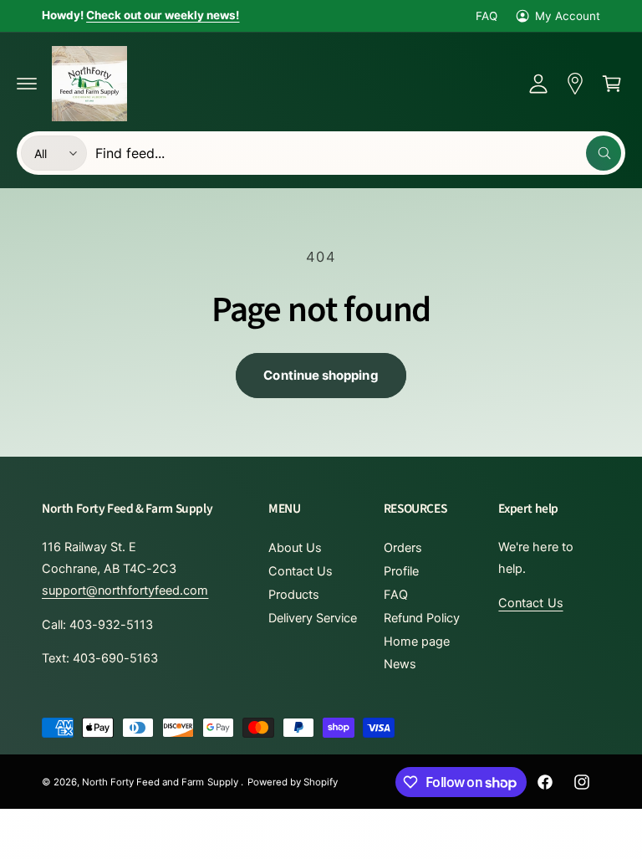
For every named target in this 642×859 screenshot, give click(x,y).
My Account (567, 16)
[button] (26, 83)
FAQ (486, 16)
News (400, 664)
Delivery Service (312, 618)
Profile (401, 571)
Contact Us (300, 571)
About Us (295, 547)
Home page (417, 641)
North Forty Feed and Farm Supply (161, 782)
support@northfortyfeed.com (125, 590)
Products (293, 594)
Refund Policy (422, 618)
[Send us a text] (575, 83)
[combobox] (358, 153)
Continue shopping (320, 375)
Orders (403, 547)
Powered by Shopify (292, 782)
